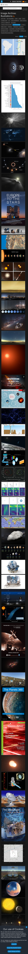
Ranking (21, 36)
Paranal (10, 26)
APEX (20, 18)
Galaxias (13, 22)
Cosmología (4, 20)
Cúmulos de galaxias (6, 24)
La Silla (23, 24)
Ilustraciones (16, 24)
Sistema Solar (4, 30)
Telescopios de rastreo (7, 33)
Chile (23, 18)
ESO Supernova (15, 20)
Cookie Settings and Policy (14, 951)
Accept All (14, 944)
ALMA (16, 18)
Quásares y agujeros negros (16, 28)
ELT (9, 20)
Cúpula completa (5, 22)
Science (14, 1)
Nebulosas (4, 26)
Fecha (25, 36)
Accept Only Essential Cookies (14, 947)
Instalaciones (4, 28)
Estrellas (23, 30)
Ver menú (5, 4)
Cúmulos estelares (14, 30)
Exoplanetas (23, 20)
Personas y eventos (18, 26)
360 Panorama (10, 18)
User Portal (19, 1)
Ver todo (3, 18)
